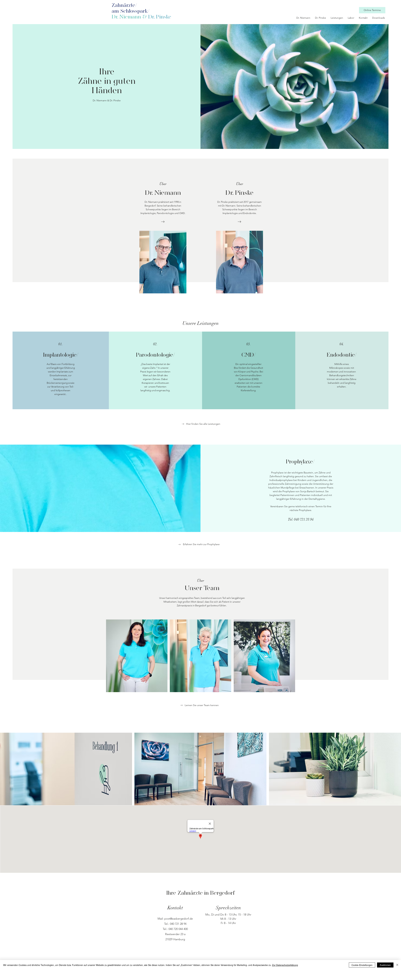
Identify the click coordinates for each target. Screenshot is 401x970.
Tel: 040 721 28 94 (301, 519)
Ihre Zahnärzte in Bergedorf (200, 893)
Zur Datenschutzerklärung (285, 965)
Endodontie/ (342, 355)
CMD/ (248, 355)
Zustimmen (385, 965)
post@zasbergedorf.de (178, 918)
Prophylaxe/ (300, 462)
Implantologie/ (60, 355)
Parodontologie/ (155, 355)
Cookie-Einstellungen (362, 965)
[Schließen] (397, 964)
